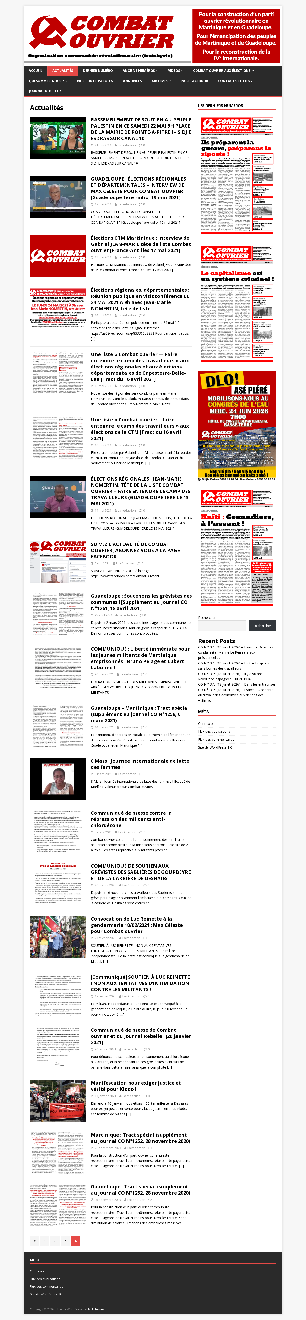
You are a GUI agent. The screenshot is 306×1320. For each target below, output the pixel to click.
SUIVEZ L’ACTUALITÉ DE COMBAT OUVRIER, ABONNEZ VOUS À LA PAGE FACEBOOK (135, 550)
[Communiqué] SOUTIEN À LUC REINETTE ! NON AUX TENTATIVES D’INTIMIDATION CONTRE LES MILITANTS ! (140, 983)
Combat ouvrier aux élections (222, 70)
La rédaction (127, 145)
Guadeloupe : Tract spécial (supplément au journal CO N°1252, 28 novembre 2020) (140, 1189)
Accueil (36, 70)
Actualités (62, 70)
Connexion (206, 723)
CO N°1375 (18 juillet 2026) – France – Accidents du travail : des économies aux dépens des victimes (235, 695)
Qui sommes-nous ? (46, 80)
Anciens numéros (139, 70)
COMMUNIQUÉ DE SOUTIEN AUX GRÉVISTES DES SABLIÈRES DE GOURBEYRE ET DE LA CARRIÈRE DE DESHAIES (141, 872)
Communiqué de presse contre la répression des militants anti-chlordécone (131, 819)
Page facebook (194, 80)
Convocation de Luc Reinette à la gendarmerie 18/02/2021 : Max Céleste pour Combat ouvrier (137, 925)
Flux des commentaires (216, 739)
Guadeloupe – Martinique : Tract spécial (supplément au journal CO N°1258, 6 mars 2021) (140, 714)
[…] (93, 338)
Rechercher (207, 617)
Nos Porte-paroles (95, 80)
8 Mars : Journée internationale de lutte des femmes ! (140, 764)
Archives (160, 80)
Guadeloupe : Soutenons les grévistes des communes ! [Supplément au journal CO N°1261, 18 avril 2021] (141, 602)
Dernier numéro (98, 70)
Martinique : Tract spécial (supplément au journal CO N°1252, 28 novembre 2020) (140, 1138)
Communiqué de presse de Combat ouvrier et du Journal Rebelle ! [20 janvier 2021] (141, 1036)
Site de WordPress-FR (215, 747)
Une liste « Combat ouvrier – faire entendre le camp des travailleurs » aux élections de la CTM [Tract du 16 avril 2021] (140, 428)
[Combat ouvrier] (153, 63)
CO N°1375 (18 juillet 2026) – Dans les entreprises (237, 684)
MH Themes (96, 1309)
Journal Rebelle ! (45, 90)
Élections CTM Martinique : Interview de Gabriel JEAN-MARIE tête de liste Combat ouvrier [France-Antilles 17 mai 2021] (141, 244)
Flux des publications (214, 731)
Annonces (132, 80)
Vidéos (174, 70)
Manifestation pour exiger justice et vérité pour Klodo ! (136, 1086)
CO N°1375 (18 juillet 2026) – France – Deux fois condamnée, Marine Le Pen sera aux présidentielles (235, 652)
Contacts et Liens (235, 80)
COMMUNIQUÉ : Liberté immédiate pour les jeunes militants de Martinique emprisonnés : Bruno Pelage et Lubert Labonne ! (140, 658)
